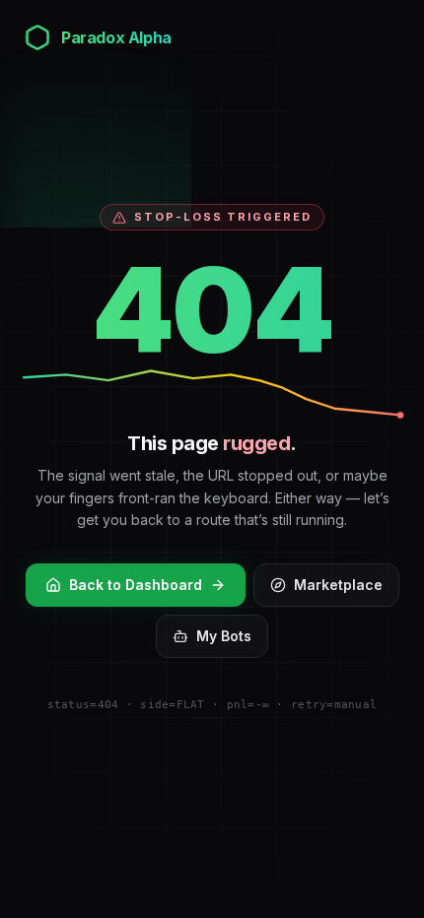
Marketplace (338, 584)
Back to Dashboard (135, 584)
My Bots (223, 635)
